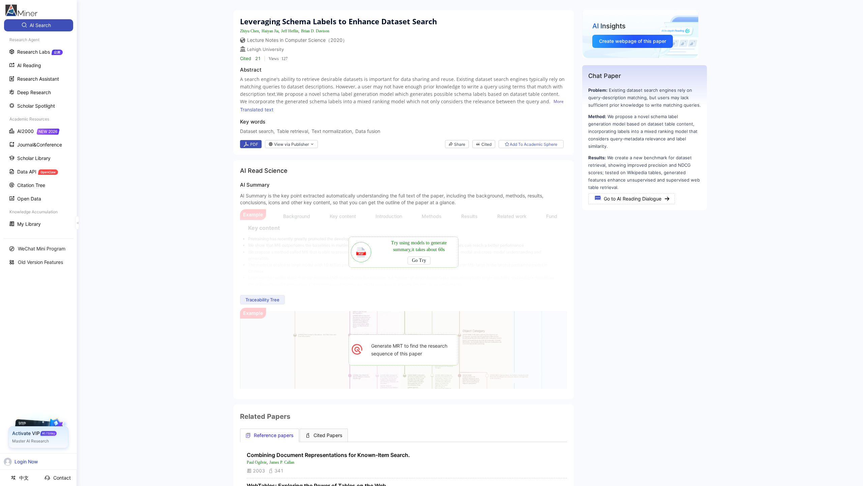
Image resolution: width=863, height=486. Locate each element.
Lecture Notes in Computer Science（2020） (297, 40)
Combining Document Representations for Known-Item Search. (328, 455)
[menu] (38, 125)
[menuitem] (38, 25)
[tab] (269, 435)
